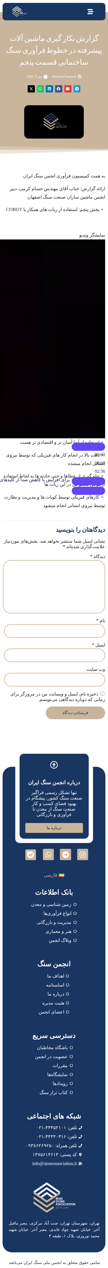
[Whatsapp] (48, 854)
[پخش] (88, 447)
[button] (77, 88)
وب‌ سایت (95, 669)
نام (100, 620)
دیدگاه (97, 556)
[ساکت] (88, 481)
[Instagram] (82, 854)
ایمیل (98, 644)
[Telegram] (65, 854)
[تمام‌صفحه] (88, 491)
